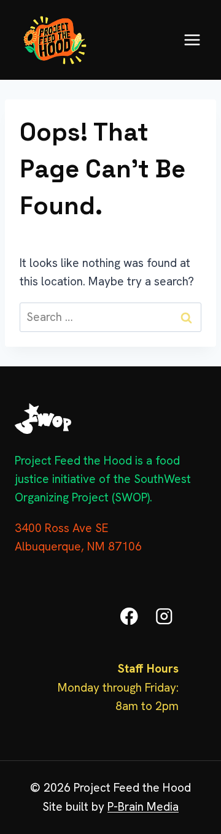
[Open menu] (191, 39)
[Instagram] (164, 616)
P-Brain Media (143, 806)
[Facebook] (129, 616)
